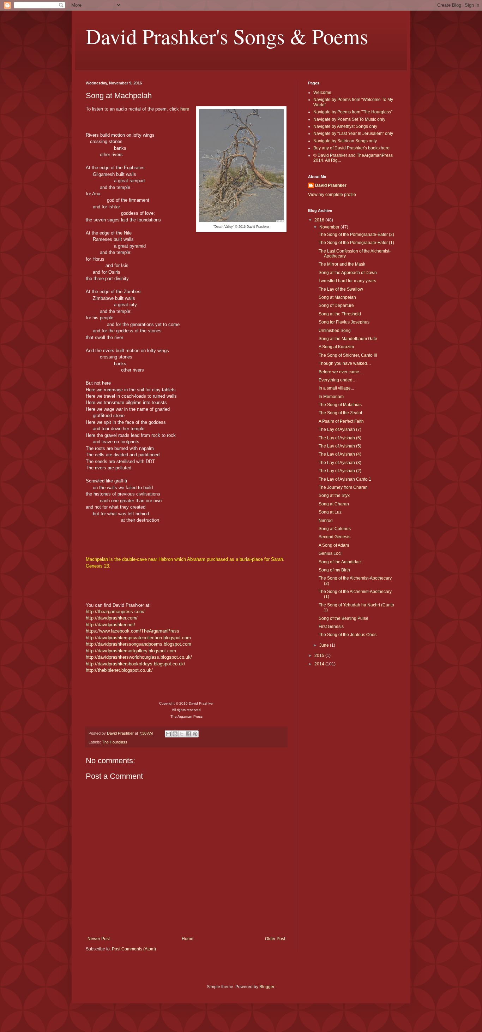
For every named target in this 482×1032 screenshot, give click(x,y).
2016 (319, 220)
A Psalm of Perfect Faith (341, 421)
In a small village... (336, 388)
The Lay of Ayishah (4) (340, 454)
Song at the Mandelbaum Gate (348, 338)
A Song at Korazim (336, 346)
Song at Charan (334, 504)
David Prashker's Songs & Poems (227, 36)
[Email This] (168, 733)
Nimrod (326, 520)
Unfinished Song (335, 330)
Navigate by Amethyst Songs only (345, 126)
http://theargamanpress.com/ (115, 611)
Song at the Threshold (340, 314)
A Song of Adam (334, 545)
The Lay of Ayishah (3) (340, 462)
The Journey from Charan (343, 487)
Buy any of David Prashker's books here (351, 148)
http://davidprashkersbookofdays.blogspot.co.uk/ (135, 663)
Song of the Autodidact (340, 561)
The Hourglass (114, 742)
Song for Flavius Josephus (344, 322)
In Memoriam (331, 396)
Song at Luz (330, 512)
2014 (319, 664)
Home (187, 938)
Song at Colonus (335, 528)
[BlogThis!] (175, 733)
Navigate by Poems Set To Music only (349, 119)
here (184, 109)
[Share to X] (181, 733)
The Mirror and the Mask (342, 264)
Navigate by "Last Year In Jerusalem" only (353, 133)
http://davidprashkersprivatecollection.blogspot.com (138, 637)
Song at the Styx (334, 495)
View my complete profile (332, 194)
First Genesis (331, 626)
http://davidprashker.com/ (112, 618)
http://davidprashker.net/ (110, 624)
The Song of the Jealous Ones (347, 634)
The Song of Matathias (340, 404)
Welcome (322, 92)
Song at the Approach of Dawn (348, 272)
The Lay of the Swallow (341, 289)
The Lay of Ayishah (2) (340, 470)
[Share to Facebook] (188, 733)
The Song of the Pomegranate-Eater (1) (356, 242)
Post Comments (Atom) (134, 949)
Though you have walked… (345, 363)
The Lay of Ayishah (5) (340, 446)
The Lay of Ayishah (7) (340, 429)
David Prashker (331, 185)
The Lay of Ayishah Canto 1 (345, 479)
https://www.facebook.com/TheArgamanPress (132, 631)
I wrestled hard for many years (347, 280)
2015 (319, 655)
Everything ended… (338, 380)
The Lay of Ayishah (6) (340, 437)
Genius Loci (330, 553)
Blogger (266, 986)
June (324, 645)
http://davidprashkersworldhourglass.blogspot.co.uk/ (139, 657)
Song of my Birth (334, 570)
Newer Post (99, 938)
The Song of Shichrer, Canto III (348, 355)
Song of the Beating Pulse (343, 618)
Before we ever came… (341, 371)
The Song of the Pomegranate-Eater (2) (356, 234)
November (330, 227)
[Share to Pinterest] (195, 733)
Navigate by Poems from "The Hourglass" (352, 111)
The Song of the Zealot (340, 412)
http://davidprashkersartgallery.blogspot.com (131, 650)
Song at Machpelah (337, 297)
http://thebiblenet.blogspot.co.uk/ (119, 670)
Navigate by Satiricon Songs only (345, 140)
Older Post (275, 938)
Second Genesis (334, 536)
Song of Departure (336, 305)
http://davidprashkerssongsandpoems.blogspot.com (138, 644)
